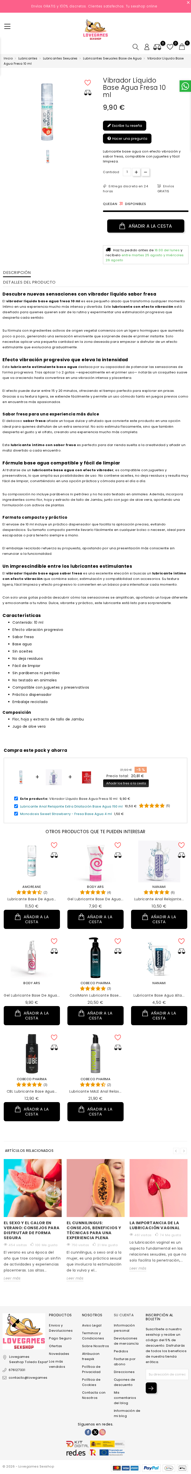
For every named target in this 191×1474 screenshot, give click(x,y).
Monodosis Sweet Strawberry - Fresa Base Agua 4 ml (66, 814)
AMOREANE (31, 886)
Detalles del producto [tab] (29, 282)
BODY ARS (95, 886)
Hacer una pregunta (129, 138)
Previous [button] (176, 1151)
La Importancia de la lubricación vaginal (155, 1225)
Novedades (59, 1353)
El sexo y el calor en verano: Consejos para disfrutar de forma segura (32, 1230)
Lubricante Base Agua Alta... (159, 995)
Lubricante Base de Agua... (31, 899)
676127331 (17, 1370)
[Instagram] (102, 1432)
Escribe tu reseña (126, 125)
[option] (48, 156)
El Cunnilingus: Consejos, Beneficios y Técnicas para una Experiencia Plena (94, 1230)
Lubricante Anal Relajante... (159, 899)
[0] (182, 46)
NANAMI (159, 886)
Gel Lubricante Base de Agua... (95, 899)
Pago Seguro (60, 1338)
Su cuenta (124, 1315)
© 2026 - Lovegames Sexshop (28, 1466)
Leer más (12, 1278)
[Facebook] (88, 1432)
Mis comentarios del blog (125, 1397)
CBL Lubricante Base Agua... (32, 1091)
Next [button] (184, 1151)
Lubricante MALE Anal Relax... (95, 1091)
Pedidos (121, 1351)
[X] (95, 1432)
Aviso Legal (92, 1325)
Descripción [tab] (17, 272)
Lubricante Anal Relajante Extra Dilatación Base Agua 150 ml (71, 806)
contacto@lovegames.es (30, 1377)
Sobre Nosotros (95, 1346)
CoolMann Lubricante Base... (96, 995)
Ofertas (55, 1346)
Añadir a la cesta (149, 226)
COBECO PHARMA (96, 983)
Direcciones (124, 1372)
